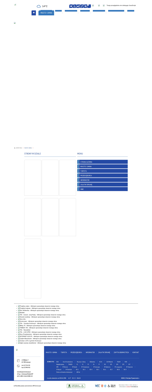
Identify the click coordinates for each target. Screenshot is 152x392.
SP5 (123, 364)
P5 (88, 364)
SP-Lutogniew (118, 367)
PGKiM (118, 362)
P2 (82, 364)
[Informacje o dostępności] (74, 6)
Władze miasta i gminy (48, 68)
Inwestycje (118, 39)
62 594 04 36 (27, 367)
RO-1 (77, 369)
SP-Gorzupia (96, 367)
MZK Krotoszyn (21, 25)
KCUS (100, 362)
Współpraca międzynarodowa (26, 68)
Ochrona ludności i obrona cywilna (25, 44)
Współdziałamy (60, 364)
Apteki (43, 19)
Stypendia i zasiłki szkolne (98, 42)
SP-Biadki (74, 367)
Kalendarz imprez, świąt (74, 19)
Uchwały (43, 65)
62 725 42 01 (27, 365)
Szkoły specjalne (95, 52)
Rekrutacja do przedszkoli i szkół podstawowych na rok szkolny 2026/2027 (99, 37)
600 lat (78, 372)
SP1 (105, 364)
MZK (126, 362)
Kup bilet (68, 35)
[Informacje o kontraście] (85, 6)
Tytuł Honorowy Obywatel (25, 60)
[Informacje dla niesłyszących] (82, 6)
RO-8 (118, 369)
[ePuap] (94, 6)
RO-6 (104, 369)
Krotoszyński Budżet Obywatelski (48, 43)
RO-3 (84, 369)
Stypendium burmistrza (97, 44)
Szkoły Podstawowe (96, 49)
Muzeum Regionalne (71, 40)
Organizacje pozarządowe (51, 25)
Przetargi (44, 57)
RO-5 (97, 369)
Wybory (43, 70)
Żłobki (91, 57)
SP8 (57, 367)
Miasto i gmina (51, 352)
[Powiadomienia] (89, 6)
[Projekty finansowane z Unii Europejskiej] (100, 6)
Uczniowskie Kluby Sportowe (123, 35)
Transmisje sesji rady (47, 62)
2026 (115, 44)
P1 (77, 364)
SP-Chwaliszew (85, 367)
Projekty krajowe (120, 47)
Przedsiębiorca (86, 175)
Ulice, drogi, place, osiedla (124, 19)
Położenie (19, 55)
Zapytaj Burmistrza (121, 352)
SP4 (117, 364)
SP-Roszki (58, 369)
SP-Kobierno (107, 367)
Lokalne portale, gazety (99, 19)
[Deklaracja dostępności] (78, 6)
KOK (57, 362)
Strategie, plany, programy (25, 58)
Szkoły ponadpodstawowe (98, 47)
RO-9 (125, 369)
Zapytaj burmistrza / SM (49, 75)
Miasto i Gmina (86, 166)
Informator (84, 180)
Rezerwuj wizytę (46, 78)
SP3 (111, 364)
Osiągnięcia (20, 50)
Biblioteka (92, 362)
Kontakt (136, 352)
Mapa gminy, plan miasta (24, 40)
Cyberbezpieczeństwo (122, 54)
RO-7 (111, 369)
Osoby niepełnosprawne (49, 52)
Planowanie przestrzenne (49, 49)
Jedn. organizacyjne (47, 40)
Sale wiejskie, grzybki (73, 25)
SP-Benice (65, 367)
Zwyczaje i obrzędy (71, 45)
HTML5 (102, 385)
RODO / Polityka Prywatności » (130, 378)
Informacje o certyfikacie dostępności (76, 386)
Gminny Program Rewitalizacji (50, 34)
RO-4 (91, 369)
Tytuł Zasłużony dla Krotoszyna (23, 64)
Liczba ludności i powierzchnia (26, 35)
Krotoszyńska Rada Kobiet (50, 47)
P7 (99, 364)
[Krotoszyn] (29, 352)
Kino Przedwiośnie (68, 362)
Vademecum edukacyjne (97, 55)
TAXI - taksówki (21, 30)
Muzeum (79, 362)
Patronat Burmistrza (23, 52)
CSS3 (105, 385)
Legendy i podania (71, 37)
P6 (93, 364)
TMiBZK (67, 43)
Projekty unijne (119, 50)
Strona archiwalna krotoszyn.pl (64, 372)
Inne (82, 189)
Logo (17, 37)
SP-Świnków (69, 369)
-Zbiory (84, 362)
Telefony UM (45, 60)
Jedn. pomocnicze (46, 37)
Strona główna (86, 162)
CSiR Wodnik (109, 362)
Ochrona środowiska (23, 47)
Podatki (43, 55)
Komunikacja (21, 19)
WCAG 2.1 (112, 385)
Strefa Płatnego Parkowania (26, 27)
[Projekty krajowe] (105, 6)
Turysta (83, 171)
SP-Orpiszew (129, 367)
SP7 (129, 364)
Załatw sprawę (46, 73)
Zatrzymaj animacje (71, 6)
